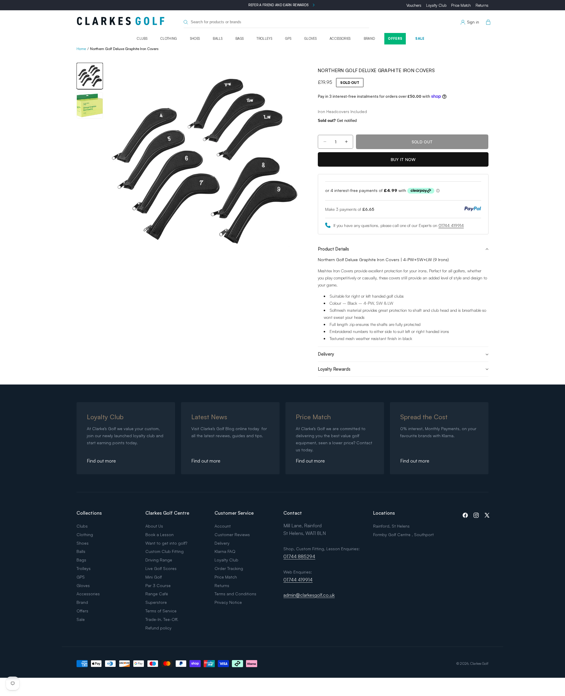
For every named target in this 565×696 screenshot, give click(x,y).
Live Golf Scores (161, 568)
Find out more (101, 461)
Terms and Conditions (235, 593)
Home (81, 49)
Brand (369, 39)
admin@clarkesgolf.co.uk (309, 595)
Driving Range (158, 559)
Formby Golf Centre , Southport (403, 534)
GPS (288, 39)
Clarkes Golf (479, 663)
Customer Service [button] (234, 513)
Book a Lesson (159, 534)
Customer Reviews (232, 534)
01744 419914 (451, 225)
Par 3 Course (158, 585)
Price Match (461, 5)
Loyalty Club (436, 5)
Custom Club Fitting (164, 551)
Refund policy (158, 627)
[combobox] (276, 22)
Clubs (142, 39)
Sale (419, 39)
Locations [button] (384, 513)
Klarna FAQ (225, 551)
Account (223, 525)
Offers (395, 39)
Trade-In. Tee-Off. (161, 619)
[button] (487, 22)
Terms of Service (161, 610)
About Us (154, 525)
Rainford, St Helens (391, 525)
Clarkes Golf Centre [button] (167, 513)
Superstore (156, 602)
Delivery (222, 543)
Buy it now (403, 159)
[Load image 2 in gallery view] (90, 105)
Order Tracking (229, 568)
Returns (482, 5)
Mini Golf (153, 576)
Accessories (340, 39)
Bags (239, 39)
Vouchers (413, 5)
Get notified (337, 120)
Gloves (310, 39)
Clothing (168, 39)
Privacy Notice (228, 602)
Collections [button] (89, 513)
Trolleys (264, 39)
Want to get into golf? (166, 543)
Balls (217, 39)
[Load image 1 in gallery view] (90, 76)
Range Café (156, 593)
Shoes (195, 39)
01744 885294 (299, 556)
